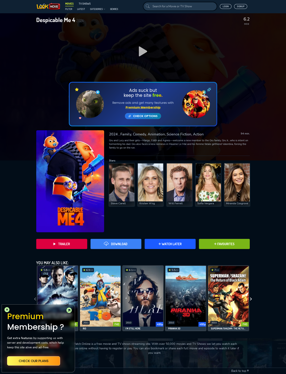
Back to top (239, 371)
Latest (81, 9)
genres (114, 9)
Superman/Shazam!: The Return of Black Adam (228, 328)
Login (226, 6)
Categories (96, 9)
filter (68, 9)
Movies (69, 3)
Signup (240, 6)
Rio (84, 328)
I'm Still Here (133, 328)
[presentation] (34, 299)
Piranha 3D (174, 328)
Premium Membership (143, 107)
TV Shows (85, 3)
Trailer (64, 244)
